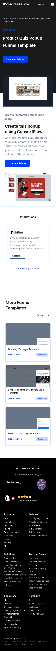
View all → (43, 315)
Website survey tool (38, 535)
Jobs (31, 600)
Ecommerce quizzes (38, 565)
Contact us (33, 607)
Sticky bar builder (36, 529)
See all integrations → (28, 268)
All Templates (11, 18)
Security (7, 542)
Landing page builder (38, 518)
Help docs (8, 535)
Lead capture (35, 558)
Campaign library (11, 607)
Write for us (34, 610)
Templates (8, 525)
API (5, 546)
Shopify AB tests (36, 588)
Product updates (11, 532)
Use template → (15, 59)
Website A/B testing (13, 571)
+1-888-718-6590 (36, 614)
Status (45, 641)
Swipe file (8, 617)
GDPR (38, 641)
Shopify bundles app (38, 584)
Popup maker (35, 525)
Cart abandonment (37, 562)
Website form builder (38, 522)
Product (7, 518)
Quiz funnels (34, 532)
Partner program (36, 603)
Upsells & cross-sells (13, 578)
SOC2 (32, 641)
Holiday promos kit (12, 620)
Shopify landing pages (39, 581)
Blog (6, 600)
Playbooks (8, 603)
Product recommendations (37, 576)
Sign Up (41, 5)
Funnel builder (10, 558)
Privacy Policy (23, 641)
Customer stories (11, 614)
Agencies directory (12, 627)
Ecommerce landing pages (37, 569)
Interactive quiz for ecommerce (12, 566)
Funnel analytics (11, 562)
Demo (6, 539)
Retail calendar (10, 624)
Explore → (17, 255)
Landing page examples (15, 610)
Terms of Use (9, 641)
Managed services (12, 581)
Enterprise (8, 585)
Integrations (9, 522)
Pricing (7, 529)
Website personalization (15, 575)
